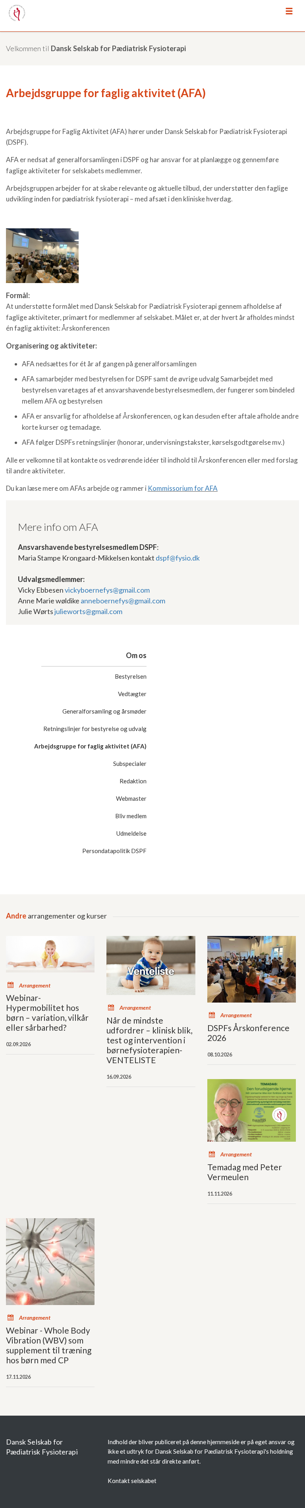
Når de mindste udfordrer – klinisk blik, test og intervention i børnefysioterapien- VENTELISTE (149, 1040)
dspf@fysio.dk (178, 557)
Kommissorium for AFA (183, 488)
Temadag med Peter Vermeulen (244, 1172)
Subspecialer (130, 763)
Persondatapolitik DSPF (114, 850)
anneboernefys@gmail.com (123, 600)
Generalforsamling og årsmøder (104, 711)
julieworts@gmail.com (88, 611)
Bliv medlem (131, 815)
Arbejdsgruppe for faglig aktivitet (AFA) (90, 746)
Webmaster (131, 798)
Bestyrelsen (131, 676)
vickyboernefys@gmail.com (107, 590)
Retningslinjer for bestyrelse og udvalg (95, 728)
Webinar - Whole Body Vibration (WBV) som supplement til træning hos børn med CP (48, 1345)
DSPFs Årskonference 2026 (248, 1033)
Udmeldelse (131, 833)
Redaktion (133, 781)
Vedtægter (132, 693)
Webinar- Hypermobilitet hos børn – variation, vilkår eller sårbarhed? (47, 1012)
